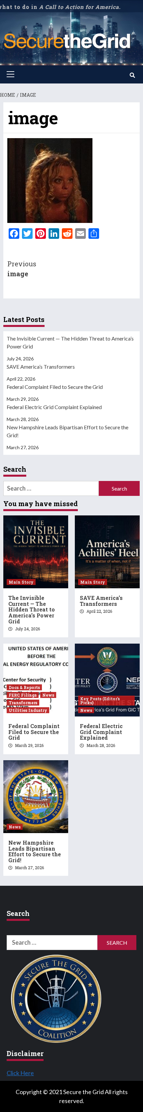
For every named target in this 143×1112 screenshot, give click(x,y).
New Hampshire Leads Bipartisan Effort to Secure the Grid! (67, 431)
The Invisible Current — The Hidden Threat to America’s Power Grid (70, 342)
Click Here (20, 1073)
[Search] (132, 75)
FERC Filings (23, 695)
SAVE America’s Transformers (41, 366)
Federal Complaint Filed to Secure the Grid (55, 387)
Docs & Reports (24, 687)
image (21, 268)
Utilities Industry (28, 710)
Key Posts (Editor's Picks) (100, 700)
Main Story (21, 582)
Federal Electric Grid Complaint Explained (54, 407)
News (48, 695)
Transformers (23, 702)
